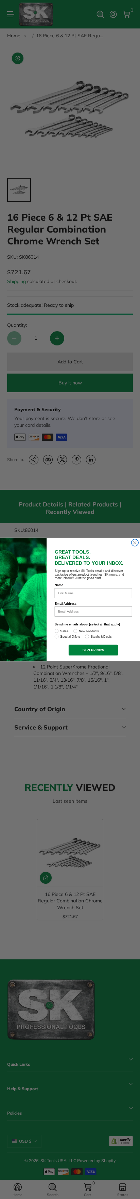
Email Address (66, 603)
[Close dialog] (135, 542)
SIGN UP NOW (93, 650)
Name (59, 585)
